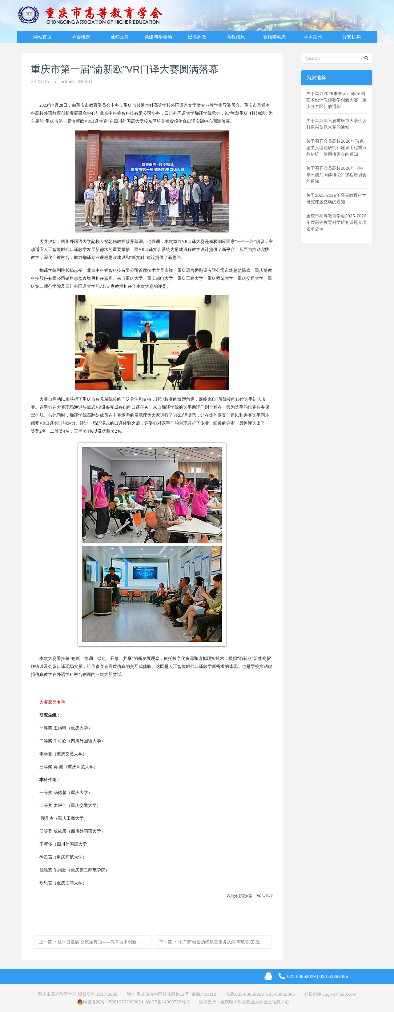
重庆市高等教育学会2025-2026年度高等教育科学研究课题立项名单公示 (336, 222)
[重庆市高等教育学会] (94, 15)
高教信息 (236, 36)
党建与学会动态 (158, 38)
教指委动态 (274, 36)
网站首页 (42, 36)
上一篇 (95, 941)
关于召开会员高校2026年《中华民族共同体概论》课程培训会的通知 (336, 175)
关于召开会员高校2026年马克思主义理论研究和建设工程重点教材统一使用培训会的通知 (336, 148)
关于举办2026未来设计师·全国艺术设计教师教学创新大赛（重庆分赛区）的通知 (336, 100)
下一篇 (215, 941)
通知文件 (120, 36)
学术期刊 (313, 36)
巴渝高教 (197, 36)
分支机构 (351, 36)
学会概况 (81, 36)
